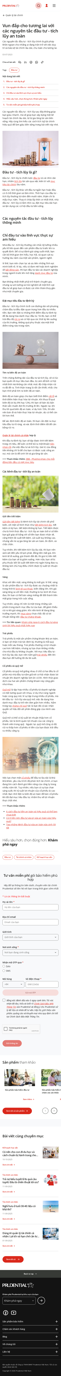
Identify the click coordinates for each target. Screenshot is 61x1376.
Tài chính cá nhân (24, 857)
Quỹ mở (7, 689)
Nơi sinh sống (11, 947)
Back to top (28, 1273)
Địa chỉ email (9, 916)
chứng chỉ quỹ (19, 705)
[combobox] (30, 937)
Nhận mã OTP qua (13, 962)
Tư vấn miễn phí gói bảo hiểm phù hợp (23, 105)
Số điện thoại (33, 978)
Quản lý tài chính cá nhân (16, 435)
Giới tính (7, 931)
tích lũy (18, 181)
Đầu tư (14, 70)
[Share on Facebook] (31, 62)
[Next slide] (54, 1111)
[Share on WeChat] (19, 62)
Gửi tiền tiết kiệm (11, 521)
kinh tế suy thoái (24, 588)
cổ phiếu (25, 777)
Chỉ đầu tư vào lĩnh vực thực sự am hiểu (23, 93)
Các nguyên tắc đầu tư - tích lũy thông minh (25, 87)
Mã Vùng (7, 978)
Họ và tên (8, 901)
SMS (8, 970)
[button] (47, 5)
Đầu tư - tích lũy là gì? (15, 81)
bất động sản (12, 269)
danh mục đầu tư (44, 273)
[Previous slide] (45, 1111)
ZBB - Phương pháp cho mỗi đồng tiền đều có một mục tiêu (29, 460)
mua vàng (26, 613)
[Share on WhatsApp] (36, 62)
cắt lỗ (51, 396)
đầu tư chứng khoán (30, 616)
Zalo (8, 966)
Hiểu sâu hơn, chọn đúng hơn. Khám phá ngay (26, 99)
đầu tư (36, 178)
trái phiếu (42, 654)
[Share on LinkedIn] (25, 62)
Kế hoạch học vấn (44, 857)
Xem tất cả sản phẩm (15, 1111)
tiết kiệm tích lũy (43, 524)
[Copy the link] (42, 62)
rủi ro (17, 319)
